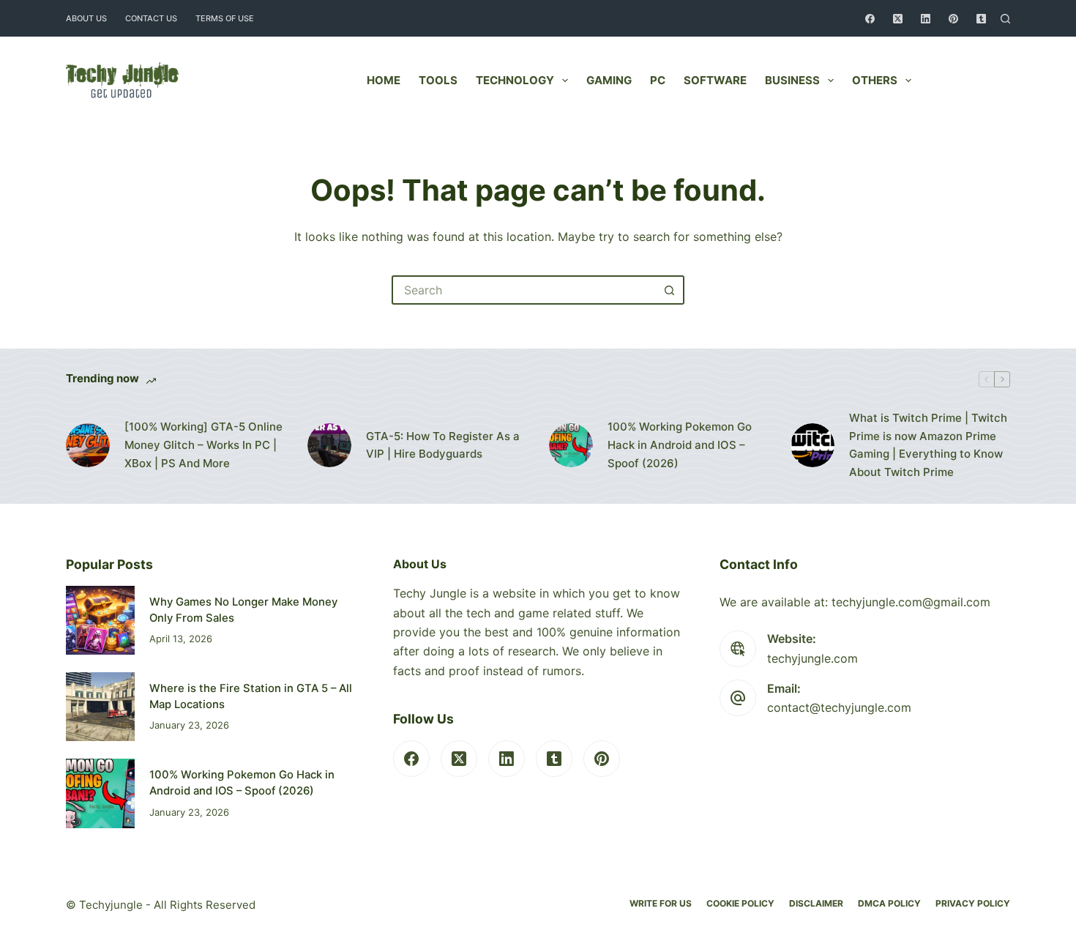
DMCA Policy (889, 903)
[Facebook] (870, 18)
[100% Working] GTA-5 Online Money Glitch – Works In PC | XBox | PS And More (203, 445)
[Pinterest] (953, 18)
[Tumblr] (981, 18)
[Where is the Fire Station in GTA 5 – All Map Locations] (100, 706)
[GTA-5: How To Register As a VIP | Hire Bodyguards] (329, 445)
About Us (86, 18)
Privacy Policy (972, 903)
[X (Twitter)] (898, 18)
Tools (438, 80)
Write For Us (660, 903)
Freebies (972, 80)
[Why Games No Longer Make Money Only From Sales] (100, 620)
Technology (515, 80)
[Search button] (669, 290)
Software (715, 80)
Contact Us (151, 18)
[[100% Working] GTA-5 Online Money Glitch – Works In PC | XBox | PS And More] (88, 445)
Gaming (609, 80)
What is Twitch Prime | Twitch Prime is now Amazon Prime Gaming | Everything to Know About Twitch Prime (928, 445)
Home (383, 80)
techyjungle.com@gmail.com (911, 602)
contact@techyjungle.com (839, 707)
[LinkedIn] (925, 18)
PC (657, 80)
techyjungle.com (812, 658)
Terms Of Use (224, 18)
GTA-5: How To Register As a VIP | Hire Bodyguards (443, 445)
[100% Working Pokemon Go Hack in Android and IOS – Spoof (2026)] (571, 445)
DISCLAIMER (816, 903)
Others (874, 80)
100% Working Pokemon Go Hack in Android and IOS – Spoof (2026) (680, 445)
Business (792, 80)
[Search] (1005, 18)
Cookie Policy (740, 903)
